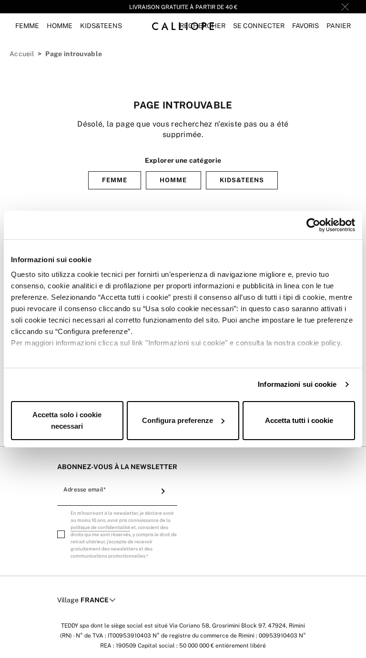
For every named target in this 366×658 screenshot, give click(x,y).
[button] (259, 26)
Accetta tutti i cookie (299, 420)
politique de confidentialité (100, 527)
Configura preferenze (177, 420)
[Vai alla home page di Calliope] (183, 26)
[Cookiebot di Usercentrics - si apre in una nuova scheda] (313, 225)
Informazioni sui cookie (297, 384)
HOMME (173, 180)
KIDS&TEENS (242, 180)
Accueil (22, 54)
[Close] (345, 6)
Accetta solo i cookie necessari (67, 420)
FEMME (114, 180)
